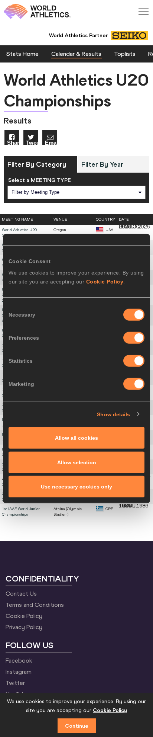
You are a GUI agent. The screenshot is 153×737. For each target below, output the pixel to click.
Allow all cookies (76, 438)
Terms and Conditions (35, 604)
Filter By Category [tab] (36, 164)
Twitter (15, 682)
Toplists (125, 53)
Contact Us (21, 593)
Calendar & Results (76, 53)
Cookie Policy (105, 282)
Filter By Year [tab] (102, 164)
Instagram (19, 671)
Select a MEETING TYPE (39, 180)
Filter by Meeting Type (35, 192)
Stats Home (22, 53)
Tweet (32, 142)
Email (51, 142)
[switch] (133, 338)
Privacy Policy (24, 627)
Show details (113, 414)
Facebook (19, 660)
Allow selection (76, 462)
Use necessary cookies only (76, 487)
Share (13, 142)
